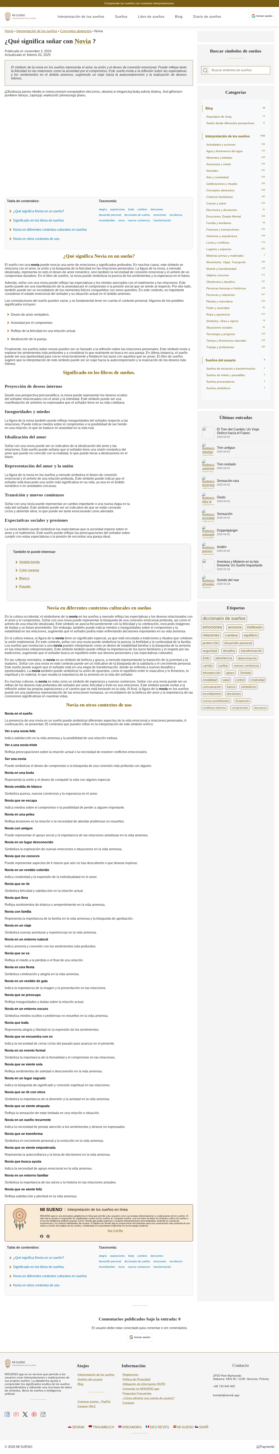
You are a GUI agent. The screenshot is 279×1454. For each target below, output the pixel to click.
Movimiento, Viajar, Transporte (235, 262)
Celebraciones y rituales (235, 183)
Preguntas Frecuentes (137, 1393)
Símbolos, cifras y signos (235, 321)
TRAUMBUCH (103, 1427)
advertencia (223, 658)
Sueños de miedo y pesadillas (235, 375)
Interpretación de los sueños (81, 16)
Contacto (128, 1402)
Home (9, 31)
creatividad (257, 680)
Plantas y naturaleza (235, 301)
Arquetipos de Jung (235, 116)
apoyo (230, 672)
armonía (234, 627)
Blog (179, 16)
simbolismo (248, 687)
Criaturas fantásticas (235, 196)
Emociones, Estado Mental (235, 216)
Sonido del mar (228, 580)
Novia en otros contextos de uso (36, 239)
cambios (231, 635)
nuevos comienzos (246, 665)
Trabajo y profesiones (235, 347)
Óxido (221, 497)
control (239, 680)
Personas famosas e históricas (235, 288)
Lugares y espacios (235, 249)
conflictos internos (214, 707)
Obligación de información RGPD (144, 1384)
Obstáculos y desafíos (235, 281)
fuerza (231, 687)
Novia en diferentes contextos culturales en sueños (50, 229)
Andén (222, 547)
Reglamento (130, 1374)
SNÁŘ (203, 1427)
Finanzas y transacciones (235, 229)
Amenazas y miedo (235, 164)
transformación (251, 651)
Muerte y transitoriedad (235, 268)
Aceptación (242, 700)
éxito (206, 658)
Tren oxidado (226, 464)
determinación (247, 658)
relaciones (211, 635)
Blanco (24, 578)
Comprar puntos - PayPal (94, 1401)
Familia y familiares (235, 223)
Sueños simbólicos (235, 388)
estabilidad (210, 680)
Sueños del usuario (235, 360)
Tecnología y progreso (235, 334)
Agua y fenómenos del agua (235, 151)
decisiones (234, 693)
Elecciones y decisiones (235, 210)
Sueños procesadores (235, 381)
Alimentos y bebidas (235, 157)
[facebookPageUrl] (41, 1237)
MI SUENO (184, 1427)
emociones (212, 627)
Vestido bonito (29, 562)
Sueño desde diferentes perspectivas (235, 123)
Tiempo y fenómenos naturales (235, 340)
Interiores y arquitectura (235, 236)
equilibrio (250, 635)
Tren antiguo (226, 447)
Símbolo (245, 672)
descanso (260, 707)
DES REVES (159, 1427)
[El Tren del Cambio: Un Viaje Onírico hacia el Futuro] (208, 438)
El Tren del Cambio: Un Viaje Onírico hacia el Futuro (238, 431)
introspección (211, 672)
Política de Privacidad (136, 1379)
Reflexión (254, 627)
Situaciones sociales (235, 327)
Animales (235, 170)
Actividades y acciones (235, 144)
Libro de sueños (151, 16)
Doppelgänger (227, 530)
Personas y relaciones (235, 294)
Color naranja (29, 570)
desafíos (229, 651)
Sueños (121, 16)
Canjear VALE (87, 1406)
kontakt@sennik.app (226, 1395)
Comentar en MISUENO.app (141, 1388)
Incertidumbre (212, 693)
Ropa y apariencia (235, 314)
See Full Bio (115, 1230)
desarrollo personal (238, 643)
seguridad (210, 651)
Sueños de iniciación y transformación (235, 368)
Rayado (25, 586)
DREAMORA (132, 1427)
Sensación (224, 514)
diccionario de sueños (224, 618)
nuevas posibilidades (216, 700)
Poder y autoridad (235, 308)
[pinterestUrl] (48, 1237)
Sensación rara (228, 480)
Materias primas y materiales (235, 255)
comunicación (212, 687)
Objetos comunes (235, 275)
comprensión (240, 707)
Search (205, 70)
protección (211, 643)
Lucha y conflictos (235, 242)
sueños (223, 665)
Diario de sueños (207, 16)
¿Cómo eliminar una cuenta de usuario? (149, 1398)
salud (226, 680)
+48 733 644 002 (224, 1386)
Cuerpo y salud (235, 203)
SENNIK (78, 1427)
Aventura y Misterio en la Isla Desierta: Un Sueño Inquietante (239, 563)
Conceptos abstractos (76, 31)
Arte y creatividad (235, 177)
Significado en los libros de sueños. (39, 220)
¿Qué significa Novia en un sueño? (38, 211)
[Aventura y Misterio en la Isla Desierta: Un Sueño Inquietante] (208, 570)
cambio (207, 665)
